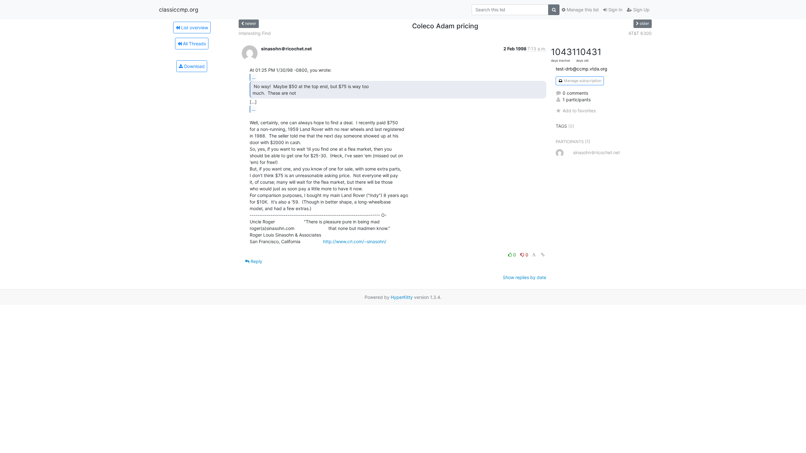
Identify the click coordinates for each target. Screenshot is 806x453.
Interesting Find (255, 33)
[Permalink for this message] (542, 255)
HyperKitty (402, 297)
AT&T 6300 (640, 33)
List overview (194, 27)
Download (194, 66)
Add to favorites (579, 110)
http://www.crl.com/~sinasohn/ (354, 241)
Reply (255, 261)
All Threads (194, 43)
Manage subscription (582, 80)
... (253, 77)
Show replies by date (524, 277)
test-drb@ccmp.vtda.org (581, 68)
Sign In (614, 9)
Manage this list (582, 9)
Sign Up (641, 9)
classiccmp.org (178, 9)
